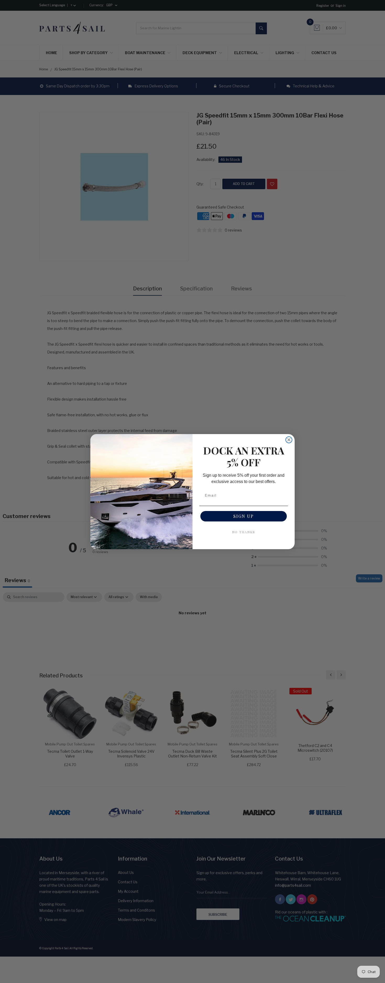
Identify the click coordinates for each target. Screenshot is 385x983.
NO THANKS (243, 532)
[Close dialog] (289, 440)
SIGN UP (243, 516)
